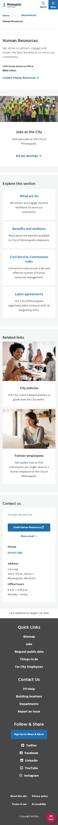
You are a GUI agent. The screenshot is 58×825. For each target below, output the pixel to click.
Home (6, 16)
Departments (28, 15)
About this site (18, 796)
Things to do (29, 659)
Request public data (29, 651)
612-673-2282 (15, 553)
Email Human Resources (27, 527)
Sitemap (29, 636)
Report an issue (29, 711)
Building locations (29, 696)
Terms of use (19, 804)
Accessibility (39, 804)
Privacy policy (40, 796)
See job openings (27, 156)
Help (29, 689)
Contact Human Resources (20, 78)
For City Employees (29, 667)
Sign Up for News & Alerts (29, 734)
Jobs (29, 644)
